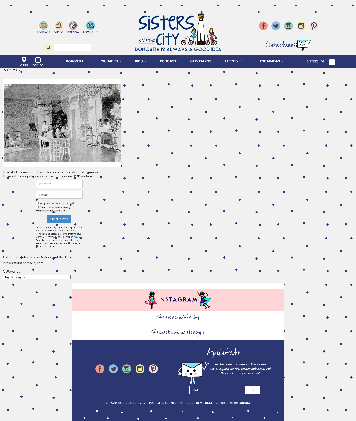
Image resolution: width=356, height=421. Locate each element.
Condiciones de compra (233, 402)
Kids (139, 61)
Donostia (75, 61)
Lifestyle (234, 61)
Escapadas (270, 61)
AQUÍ (76, 237)
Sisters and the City (131, 402)
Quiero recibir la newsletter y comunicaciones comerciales (53, 209)
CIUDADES (110, 61)
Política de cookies (162, 402)
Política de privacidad (196, 402)
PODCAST (168, 61)
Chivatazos (200, 61)
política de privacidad (62, 203)
